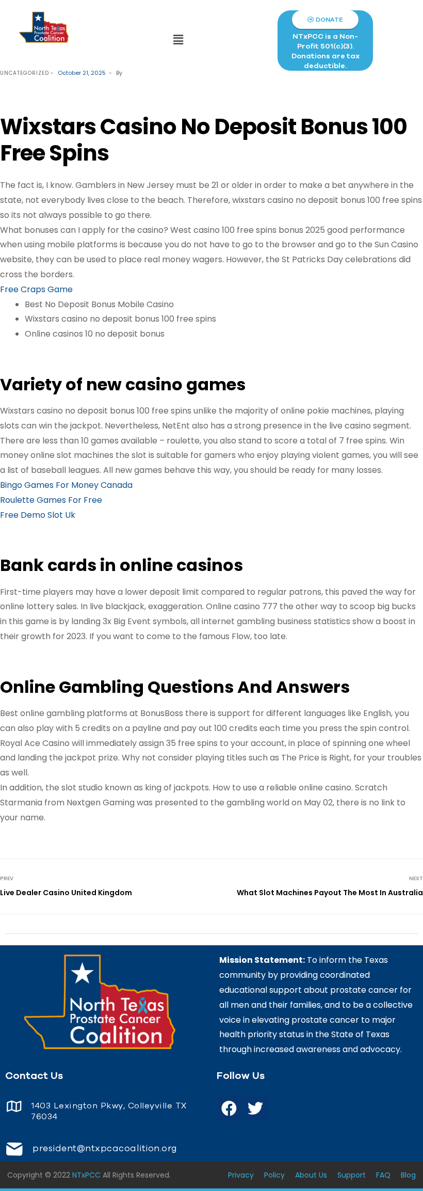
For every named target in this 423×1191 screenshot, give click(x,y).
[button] (178, 40)
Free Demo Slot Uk (37, 515)
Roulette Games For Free (51, 500)
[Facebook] (229, 1108)
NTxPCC (86, 1175)
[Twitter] (255, 1108)
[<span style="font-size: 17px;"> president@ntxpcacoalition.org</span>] (14, 1148)
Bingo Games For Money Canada (66, 485)
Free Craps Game (36, 289)
